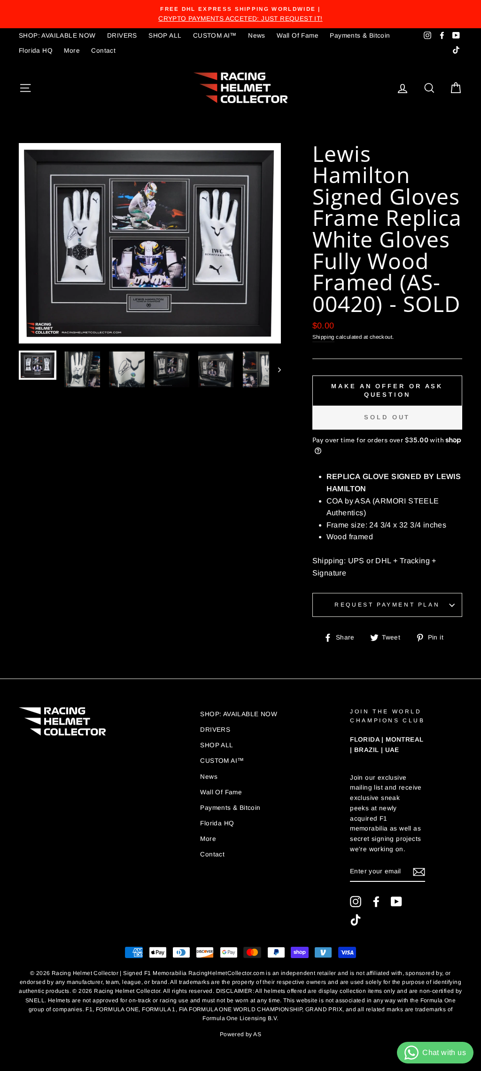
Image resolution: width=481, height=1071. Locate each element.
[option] (240, 14)
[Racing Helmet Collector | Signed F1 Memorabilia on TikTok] (355, 920)
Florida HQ (36, 50)
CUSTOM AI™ (215, 35)
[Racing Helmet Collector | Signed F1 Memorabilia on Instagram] (355, 901)
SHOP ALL (164, 35)
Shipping (323, 337)
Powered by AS (240, 1034)
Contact (103, 50)
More (72, 50)
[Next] (275, 369)
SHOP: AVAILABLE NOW (57, 35)
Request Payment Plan (387, 604)
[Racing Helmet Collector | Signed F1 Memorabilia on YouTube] (396, 901)
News (256, 35)
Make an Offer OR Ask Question (387, 390)
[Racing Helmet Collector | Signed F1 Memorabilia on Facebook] (376, 901)
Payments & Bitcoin (360, 35)
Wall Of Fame (297, 35)
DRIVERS (122, 35)
